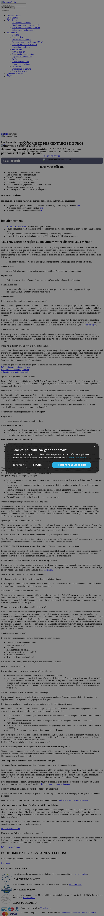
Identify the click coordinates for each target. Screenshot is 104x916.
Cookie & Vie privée (77, 457)
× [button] (94, 446)
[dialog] (52, 458)
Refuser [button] (37, 465)
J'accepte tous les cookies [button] (71, 465)
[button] (18, 465)
